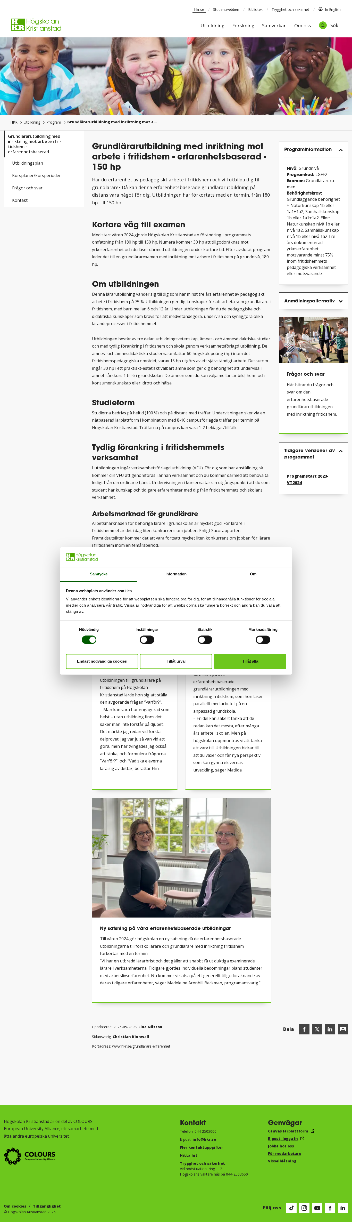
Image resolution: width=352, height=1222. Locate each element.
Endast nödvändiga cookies (102, 661)
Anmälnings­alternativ (309, 301)
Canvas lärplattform (288, 1131)
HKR (14, 122)
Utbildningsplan (27, 163)
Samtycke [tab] (99, 574)
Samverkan (274, 26)
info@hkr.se (204, 1139)
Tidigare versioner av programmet (309, 453)
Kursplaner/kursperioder (36, 175)
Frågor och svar (27, 188)
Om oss (302, 26)
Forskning (243, 26)
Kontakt (20, 200)
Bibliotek (255, 9)
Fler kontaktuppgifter (201, 1147)
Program (53, 122)
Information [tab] (176, 574)
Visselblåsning (282, 1161)
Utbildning (212, 26)
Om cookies (15, 1206)
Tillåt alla (250, 661)
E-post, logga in (283, 1138)
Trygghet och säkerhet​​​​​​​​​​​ (202, 1163)
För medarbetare (284, 1153)
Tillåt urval (176, 661)
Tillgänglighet (47, 1206)
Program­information (308, 149)
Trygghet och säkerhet (290, 9)
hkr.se (199, 9)
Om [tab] (253, 574)
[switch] (147, 640)
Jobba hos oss (281, 1146)
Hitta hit (188, 1155)
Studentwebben (226, 9)
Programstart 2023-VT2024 (308, 479)
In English (333, 9)
